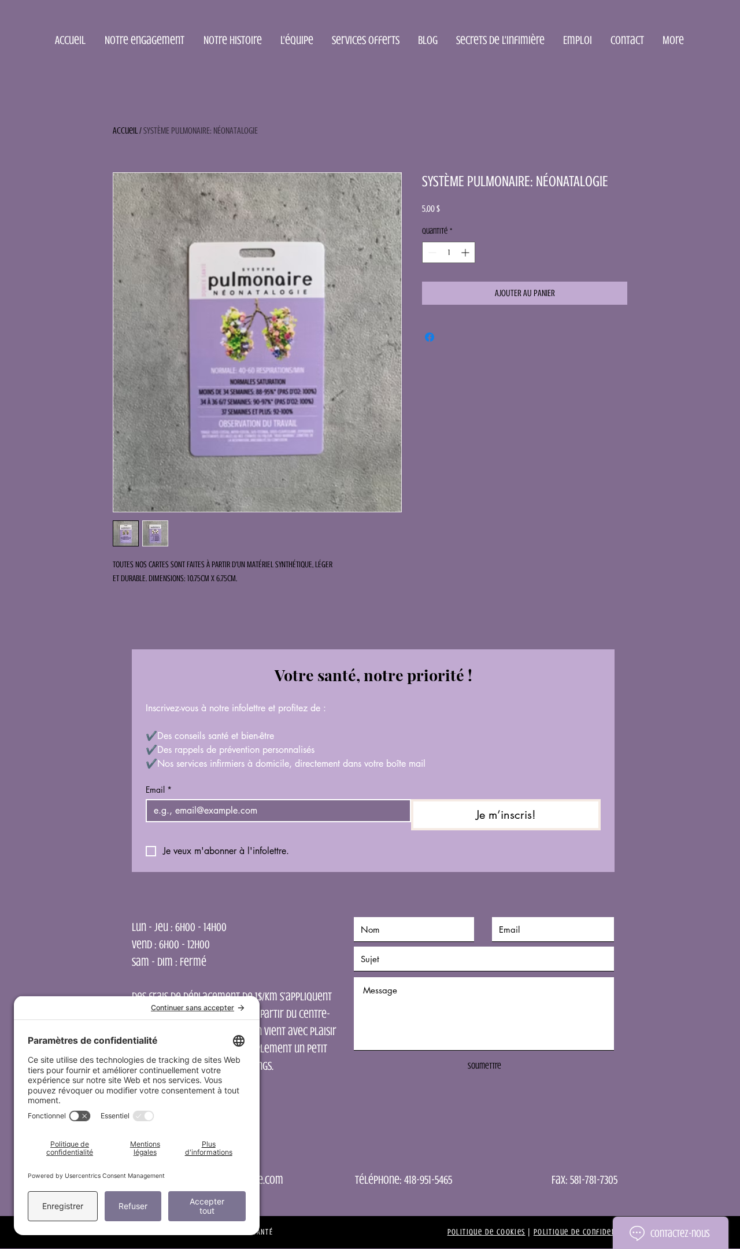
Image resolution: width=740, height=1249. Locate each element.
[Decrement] (431, 252)
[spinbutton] (448, 252)
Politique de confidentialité (587, 1232)
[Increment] (466, 252)
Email (159, 790)
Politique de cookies (486, 1232)
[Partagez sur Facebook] (429, 337)
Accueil (125, 130)
